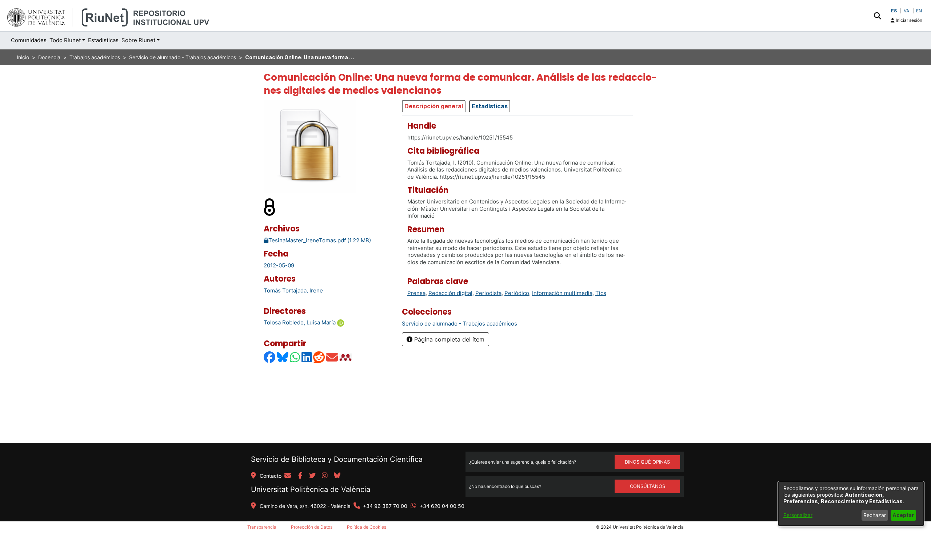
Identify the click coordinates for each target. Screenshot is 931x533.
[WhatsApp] (295, 357)
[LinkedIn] (306, 357)
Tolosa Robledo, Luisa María (300, 322)
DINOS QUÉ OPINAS (647, 462)
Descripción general (433, 106)
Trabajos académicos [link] (94, 57)
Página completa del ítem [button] (448, 339)
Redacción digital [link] (450, 293)
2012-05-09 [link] (279, 265)
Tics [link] (600, 293)
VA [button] (906, 10)
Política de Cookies (366, 527)
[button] (877, 15)
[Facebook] (270, 357)
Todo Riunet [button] (65, 40)
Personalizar (797, 515)
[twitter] (312, 476)
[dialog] (851, 503)
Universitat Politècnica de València (310, 489)
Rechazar (874, 515)
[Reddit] (319, 357)
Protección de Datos (311, 527)
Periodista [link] (488, 293)
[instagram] (325, 476)
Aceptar (903, 515)
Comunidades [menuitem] (29, 40)
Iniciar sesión (908, 20)
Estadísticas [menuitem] (103, 40)
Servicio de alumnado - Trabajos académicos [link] (182, 57)
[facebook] (300, 476)
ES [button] (894, 10)
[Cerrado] (270, 206)
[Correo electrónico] (332, 357)
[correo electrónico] (287, 476)
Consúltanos (647, 486)
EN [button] (919, 10)
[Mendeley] (346, 357)
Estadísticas (490, 106)
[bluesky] (337, 476)
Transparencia (261, 527)
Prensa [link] (416, 293)
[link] (459, 323)
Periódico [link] (516, 293)
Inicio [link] (23, 57)
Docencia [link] (49, 57)
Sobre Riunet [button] (138, 40)
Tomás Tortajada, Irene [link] (293, 290)
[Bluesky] (283, 357)
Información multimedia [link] (562, 293)
